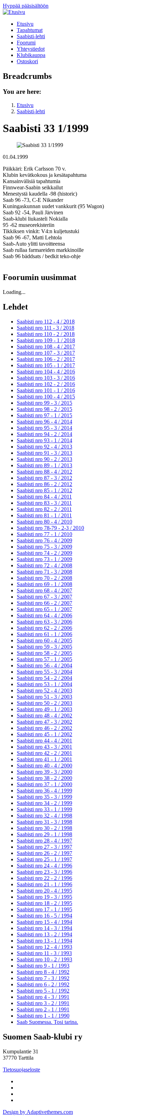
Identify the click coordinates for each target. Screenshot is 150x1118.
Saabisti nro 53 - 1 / (44, 684)
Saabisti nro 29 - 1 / (44, 834)
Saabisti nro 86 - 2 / (44, 484)
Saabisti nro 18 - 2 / (44, 903)
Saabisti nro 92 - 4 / (44, 447)
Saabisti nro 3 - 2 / (43, 1003)
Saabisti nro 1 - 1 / (43, 1016)
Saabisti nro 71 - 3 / (44, 572)
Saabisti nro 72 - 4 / (44, 565)
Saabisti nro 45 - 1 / (44, 734)
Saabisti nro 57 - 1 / (44, 659)
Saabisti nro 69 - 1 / (44, 584)
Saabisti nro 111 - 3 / (45, 328)
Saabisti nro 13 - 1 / (44, 941)
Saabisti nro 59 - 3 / (44, 647)
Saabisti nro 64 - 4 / (44, 615)
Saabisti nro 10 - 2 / (44, 959)
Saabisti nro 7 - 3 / (43, 978)
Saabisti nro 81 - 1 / (44, 515)
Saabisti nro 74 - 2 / (44, 553)
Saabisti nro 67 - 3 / (44, 597)
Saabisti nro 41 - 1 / (44, 759)
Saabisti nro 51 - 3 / (44, 697)
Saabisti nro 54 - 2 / (44, 678)
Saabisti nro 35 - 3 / (44, 797)
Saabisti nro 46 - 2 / (44, 728)
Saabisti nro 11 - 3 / (44, 953)
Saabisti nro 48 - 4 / (44, 715)
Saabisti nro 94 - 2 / (44, 434)
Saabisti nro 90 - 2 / (44, 459)
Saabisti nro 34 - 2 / (44, 803)
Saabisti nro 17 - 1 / (44, 909)
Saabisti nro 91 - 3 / (44, 453)
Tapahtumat (30, 30)
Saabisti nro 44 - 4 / (44, 740)
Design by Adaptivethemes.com (38, 1112)
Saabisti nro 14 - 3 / (44, 928)
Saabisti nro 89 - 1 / (44, 465)
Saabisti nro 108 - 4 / (46, 347)
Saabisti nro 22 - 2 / (44, 878)
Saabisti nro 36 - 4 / (44, 791)
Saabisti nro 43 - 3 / (44, 747)
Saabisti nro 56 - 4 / (44, 665)
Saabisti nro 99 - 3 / (44, 403)
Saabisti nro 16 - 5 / (44, 916)
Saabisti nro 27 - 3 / (44, 847)
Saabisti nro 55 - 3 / (44, 672)
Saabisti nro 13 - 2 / (44, 934)
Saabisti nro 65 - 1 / (44, 609)
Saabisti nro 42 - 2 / (44, 753)
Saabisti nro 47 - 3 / (44, 722)
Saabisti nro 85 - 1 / (44, 490)
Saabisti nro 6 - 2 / (43, 984)
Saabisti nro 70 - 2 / (44, 578)
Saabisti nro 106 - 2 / (46, 359)
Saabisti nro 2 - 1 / (43, 1009)
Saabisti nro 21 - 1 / (44, 884)
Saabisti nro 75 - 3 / (44, 547)
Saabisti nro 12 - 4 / (44, 947)
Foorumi (26, 43)
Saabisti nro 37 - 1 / (44, 784)
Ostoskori (27, 61)
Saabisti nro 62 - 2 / (44, 628)
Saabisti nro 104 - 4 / (46, 372)
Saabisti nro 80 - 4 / (44, 522)
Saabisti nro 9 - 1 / (43, 966)
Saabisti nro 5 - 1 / (43, 991)
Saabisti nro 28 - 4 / (44, 841)
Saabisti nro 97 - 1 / (44, 415)
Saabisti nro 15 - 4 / (44, 922)
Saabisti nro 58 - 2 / (44, 653)
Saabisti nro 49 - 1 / (44, 709)
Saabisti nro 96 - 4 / (44, 422)
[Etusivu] (14, 12)
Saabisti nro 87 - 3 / (44, 478)
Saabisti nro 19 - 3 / (44, 897)
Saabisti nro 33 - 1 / (44, 809)
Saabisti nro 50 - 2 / (44, 703)
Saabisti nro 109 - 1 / (46, 340)
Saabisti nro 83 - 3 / (44, 503)
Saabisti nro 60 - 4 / (44, 640)
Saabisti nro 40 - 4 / (44, 765)
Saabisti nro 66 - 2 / (44, 603)
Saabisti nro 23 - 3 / (44, 872)
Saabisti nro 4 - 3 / (43, 997)
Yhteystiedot (31, 49)
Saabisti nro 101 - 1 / (46, 390)
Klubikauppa (31, 55)
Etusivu (25, 24)
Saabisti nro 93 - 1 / (44, 440)
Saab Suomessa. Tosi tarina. (47, 1022)
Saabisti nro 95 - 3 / (44, 428)
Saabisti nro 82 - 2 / (44, 509)
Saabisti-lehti (31, 36)
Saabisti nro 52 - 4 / (44, 690)
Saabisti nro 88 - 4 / (44, 472)
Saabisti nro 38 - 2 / (44, 778)
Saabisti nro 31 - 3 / (44, 822)
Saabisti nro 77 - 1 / (44, 534)
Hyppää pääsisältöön (25, 6)
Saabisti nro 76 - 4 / (44, 540)
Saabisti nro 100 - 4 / (46, 397)
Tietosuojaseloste (21, 1069)
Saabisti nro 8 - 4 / (43, 972)
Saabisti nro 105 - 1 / (46, 365)
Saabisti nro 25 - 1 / (44, 859)
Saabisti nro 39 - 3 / (44, 772)
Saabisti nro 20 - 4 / (44, 891)
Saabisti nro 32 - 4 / (44, 816)
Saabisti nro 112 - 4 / (46, 321)
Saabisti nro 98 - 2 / (44, 409)
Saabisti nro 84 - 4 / (44, 497)
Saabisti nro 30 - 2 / (44, 828)
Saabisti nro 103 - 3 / (46, 378)
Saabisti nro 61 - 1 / (44, 634)
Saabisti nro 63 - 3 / (44, 622)
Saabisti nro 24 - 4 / (44, 866)
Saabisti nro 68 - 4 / (44, 590)
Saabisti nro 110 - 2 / (46, 334)
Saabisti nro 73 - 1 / (44, 559)
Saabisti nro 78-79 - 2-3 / (50, 528)
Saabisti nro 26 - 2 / (44, 853)
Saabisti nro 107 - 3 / (46, 353)
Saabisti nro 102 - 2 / (46, 384)
